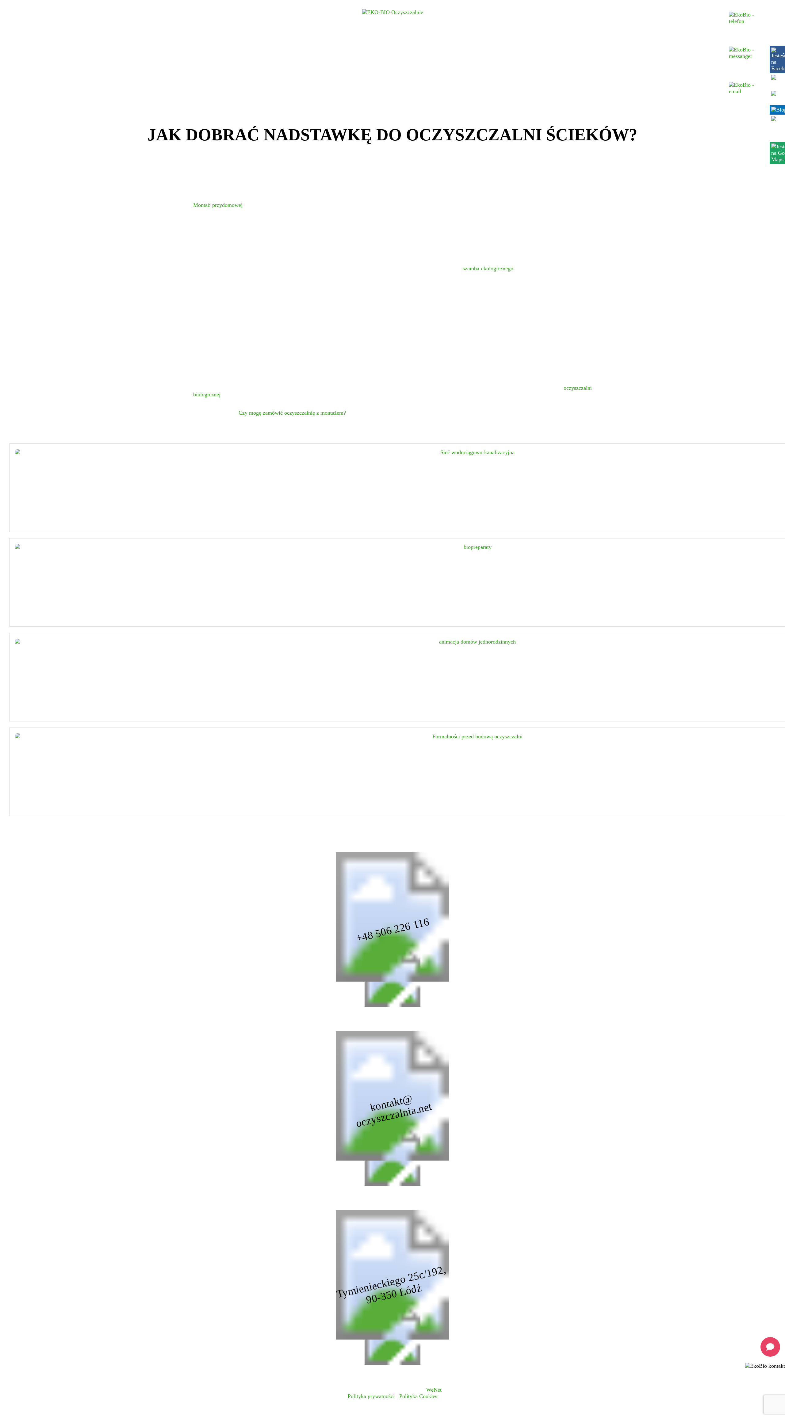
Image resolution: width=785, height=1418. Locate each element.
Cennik (513, 48)
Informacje (581, 48)
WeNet (434, 1390)
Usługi (165, 48)
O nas (544, 48)
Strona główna (133, 48)
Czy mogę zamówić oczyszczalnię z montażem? (292, 413)
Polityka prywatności (371, 1396)
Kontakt (651, 48)
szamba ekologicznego (488, 268)
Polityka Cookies (418, 1396)
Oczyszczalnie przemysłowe (402, 48)
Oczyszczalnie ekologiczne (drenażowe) (263, 49)
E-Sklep (619, 48)
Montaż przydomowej (218, 205)
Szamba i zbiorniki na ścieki (464, 48)
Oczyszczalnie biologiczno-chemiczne (333, 48)
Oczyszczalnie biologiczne (207, 48)
